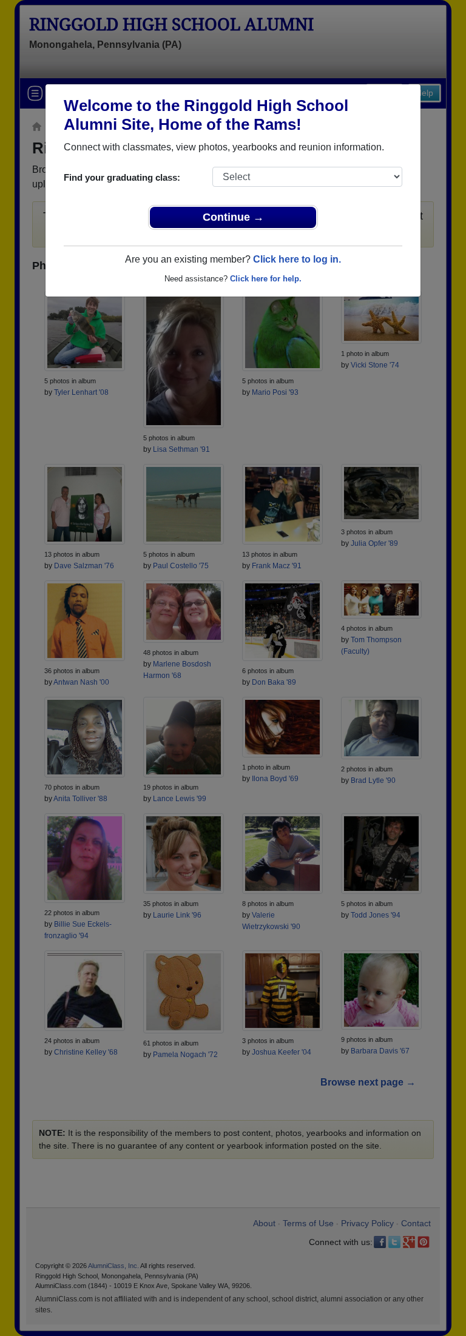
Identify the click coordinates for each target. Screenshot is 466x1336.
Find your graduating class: (122, 177)
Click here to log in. (297, 259)
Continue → (233, 217)
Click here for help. (266, 278)
